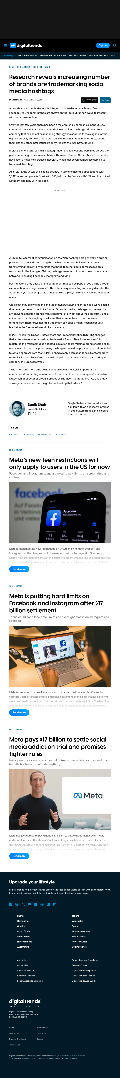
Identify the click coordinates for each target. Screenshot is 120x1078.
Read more (19, 569)
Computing (23, 921)
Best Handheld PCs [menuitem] (98, 55)
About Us (21, 960)
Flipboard (54, 904)
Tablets (75, 916)
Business (13, 434)
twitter (34, 413)
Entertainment (24, 941)
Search (114, 45)
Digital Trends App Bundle (84, 980)
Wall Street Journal (82, 142)
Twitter (23, 904)
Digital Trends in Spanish (83, 975)
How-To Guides (79, 941)
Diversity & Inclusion (17, 1039)
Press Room (41, 1033)
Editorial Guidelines (26, 975)
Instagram (17, 904)
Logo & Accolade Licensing (30, 980)
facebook (29, 413)
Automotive (23, 947)
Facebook (10, 904)
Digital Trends (20, 50)
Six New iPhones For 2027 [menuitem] (53, 55)
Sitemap (40, 1039)
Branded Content (80, 965)
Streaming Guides (81, 931)
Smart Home (23, 936)
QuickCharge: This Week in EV (37, 434)
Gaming (21, 926)
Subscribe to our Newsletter (85, 960)
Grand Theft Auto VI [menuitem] (27, 55)
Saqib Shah (17, 100)
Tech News (61, 434)
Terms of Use (14, 1045)
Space (75, 926)
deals (97, 288)
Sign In (103, 45)
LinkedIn (48, 904)
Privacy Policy (42, 1027)
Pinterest (42, 904)
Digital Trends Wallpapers (84, 970)
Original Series (79, 947)
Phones (20, 916)
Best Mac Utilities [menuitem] (77, 55)
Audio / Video (24, 931)
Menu (5, 45)
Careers (12, 1027)
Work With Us (14, 1033)
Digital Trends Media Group (26, 1058)
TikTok (35, 904)
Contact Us (22, 965)
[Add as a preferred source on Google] (89, 100)
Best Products (79, 936)
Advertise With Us (25, 970)
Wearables (77, 921)
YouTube (29, 904)
